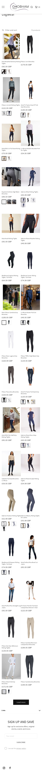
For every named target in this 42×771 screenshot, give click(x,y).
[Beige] (9, 524)
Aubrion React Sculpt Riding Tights (30, 479)
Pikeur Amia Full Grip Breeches (8, 683)
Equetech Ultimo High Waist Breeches (10, 193)
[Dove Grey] (9, 572)
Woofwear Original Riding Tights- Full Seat (10, 276)
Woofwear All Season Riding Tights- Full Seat (10, 563)
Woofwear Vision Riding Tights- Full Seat (28, 276)
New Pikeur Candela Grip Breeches (10, 313)
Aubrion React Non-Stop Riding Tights (28, 436)
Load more (21, 702)
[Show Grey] (28, 115)
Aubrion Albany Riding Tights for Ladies (30, 516)
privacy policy (21, 748)
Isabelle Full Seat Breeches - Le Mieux (11, 479)
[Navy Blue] (4, 572)
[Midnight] (23, 445)
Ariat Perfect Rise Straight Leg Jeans (11, 606)
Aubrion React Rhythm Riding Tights (30, 239)
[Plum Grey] (9, 71)
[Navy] (9, 113)
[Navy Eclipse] (23, 115)
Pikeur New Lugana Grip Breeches (9, 357)
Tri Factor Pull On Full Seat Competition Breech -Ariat (29, 606)
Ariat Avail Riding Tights (9, 238)
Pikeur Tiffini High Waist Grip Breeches (30, 357)
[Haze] (28, 445)
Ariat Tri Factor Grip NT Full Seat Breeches (29, 106)
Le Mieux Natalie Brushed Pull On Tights (30, 149)
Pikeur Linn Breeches (27, 61)
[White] (4, 202)
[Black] (4, 71)
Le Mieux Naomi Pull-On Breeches (28, 313)
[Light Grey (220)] (9, 400)
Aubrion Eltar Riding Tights (29, 192)
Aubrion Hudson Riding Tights (11, 516)
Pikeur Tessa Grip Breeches (10, 392)
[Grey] (9, 202)
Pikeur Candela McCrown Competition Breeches (29, 643)
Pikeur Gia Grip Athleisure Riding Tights (10, 647)
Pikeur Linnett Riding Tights (11, 105)
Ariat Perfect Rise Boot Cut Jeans (29, 563)
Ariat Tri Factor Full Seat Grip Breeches (30, 393)
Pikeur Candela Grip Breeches (30, 682)
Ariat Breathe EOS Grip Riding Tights (11, 62)
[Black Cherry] (23, 205)
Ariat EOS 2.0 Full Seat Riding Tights (11, 149)
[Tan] (33, 402)
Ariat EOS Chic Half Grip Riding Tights (9, 436)
